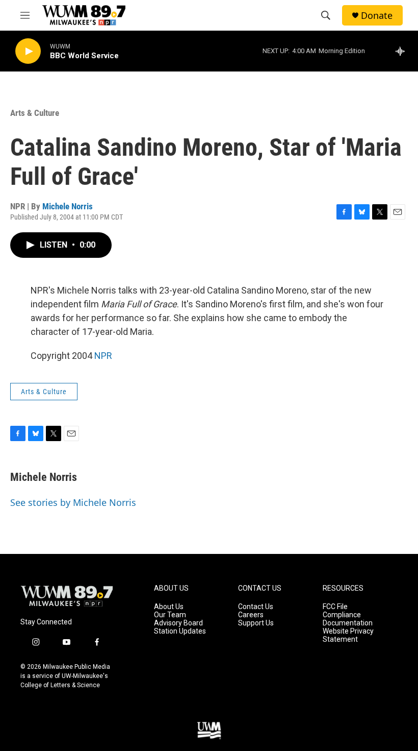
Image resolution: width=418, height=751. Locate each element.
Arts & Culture (34, 113)
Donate (377, 15)
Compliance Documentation (348, 619)
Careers (251, 615)
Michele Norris (67, 206)
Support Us (256, 623)
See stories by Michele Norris (73, 502)
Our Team (170, 615)
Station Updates (180, 631)
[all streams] (403, 51)
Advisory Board (178, 623)
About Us (169, 607)
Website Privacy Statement (348, 635)
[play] (28, 51)
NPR (103, 355)
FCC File (335, 607)
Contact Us (255, 607)
